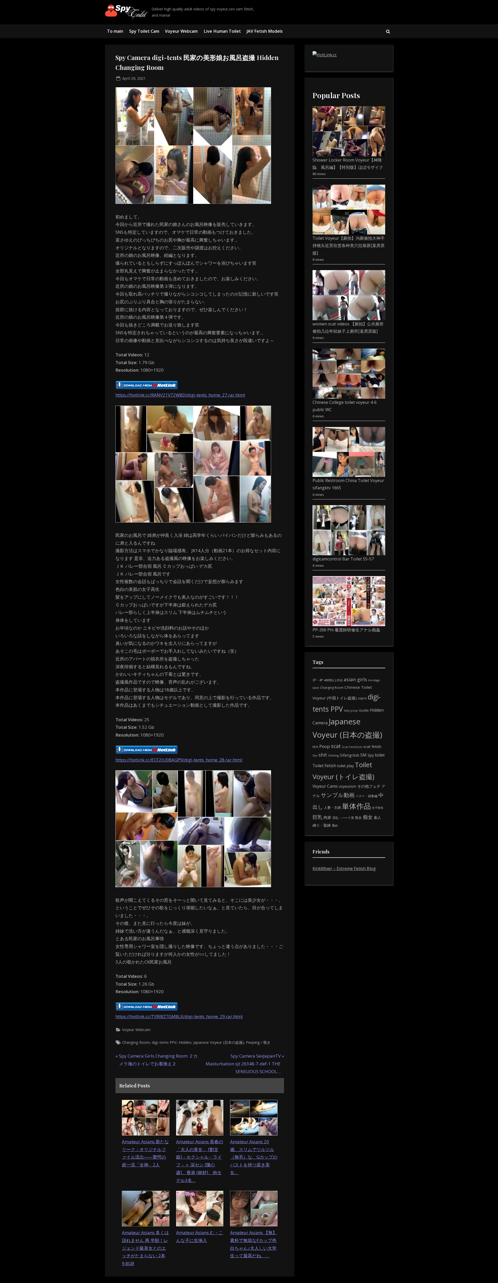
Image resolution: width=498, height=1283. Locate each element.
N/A (315, 747)
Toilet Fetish (324, 766)
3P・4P (318, 680)
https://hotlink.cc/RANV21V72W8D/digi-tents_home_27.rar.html (180, 395)
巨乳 (317, 816)
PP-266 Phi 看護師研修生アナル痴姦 (346, 630)
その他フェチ (369, 786)
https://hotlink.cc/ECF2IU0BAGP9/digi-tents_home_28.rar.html (178, 760)
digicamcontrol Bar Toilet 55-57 (343, 559)
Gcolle (364, 710)
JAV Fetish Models (265, 31)
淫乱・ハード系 (343, 818)
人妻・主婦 (332, 807)
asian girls (355, 679)
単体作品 (356, 806)
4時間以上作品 (333, 680)
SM (363, 755)
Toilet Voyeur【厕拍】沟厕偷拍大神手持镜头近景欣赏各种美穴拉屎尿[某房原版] (349, 245)
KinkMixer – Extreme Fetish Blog (344, 868)
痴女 (368, 816)
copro (362, 698)
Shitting (333, 755)
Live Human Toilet (222, 31)
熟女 (358, 817)
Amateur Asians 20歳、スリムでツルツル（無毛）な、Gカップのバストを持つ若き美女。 (253, 1157)
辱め (335, 825)
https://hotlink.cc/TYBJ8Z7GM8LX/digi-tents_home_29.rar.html (179, 1016)
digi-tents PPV (164, 1042)
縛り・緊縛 (322, 825)
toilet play (345, 765)
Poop (324, 746)
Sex (315, 755)
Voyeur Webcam (181, 31)
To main (115, 31)
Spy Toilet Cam (144, 31)
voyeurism (347, 786)
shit (323, 755)
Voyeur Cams (325, 786)
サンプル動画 (338, 795)
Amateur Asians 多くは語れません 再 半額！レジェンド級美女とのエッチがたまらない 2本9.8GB (145, 1247)
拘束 (327, 817)
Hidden (185, 1042)
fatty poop (351, 710)
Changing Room (136, 1042)
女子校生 (377, 808)
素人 (377, 817)
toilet (380, 755)
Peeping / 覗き (258, 1042)
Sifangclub (349, 755)
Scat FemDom (352, 747)
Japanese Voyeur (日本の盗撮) (218, 1042)
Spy (371, 755)
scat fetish (372, 746)
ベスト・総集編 (366, 796)
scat (336, 746)
